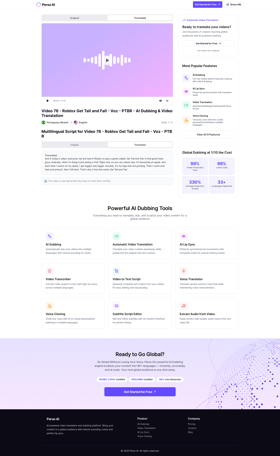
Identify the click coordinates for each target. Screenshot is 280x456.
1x (167, 100)
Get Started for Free (205, 4)
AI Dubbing (143, 424)
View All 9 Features (208, 134)
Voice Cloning (144, 436)
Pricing (191, 424)
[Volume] (160, 100)
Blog (190, 432)
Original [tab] (74, 18)
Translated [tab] (140, 18)
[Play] (47, 100)
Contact (192, 428)
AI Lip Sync (143, 432)
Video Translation (146, 428)
